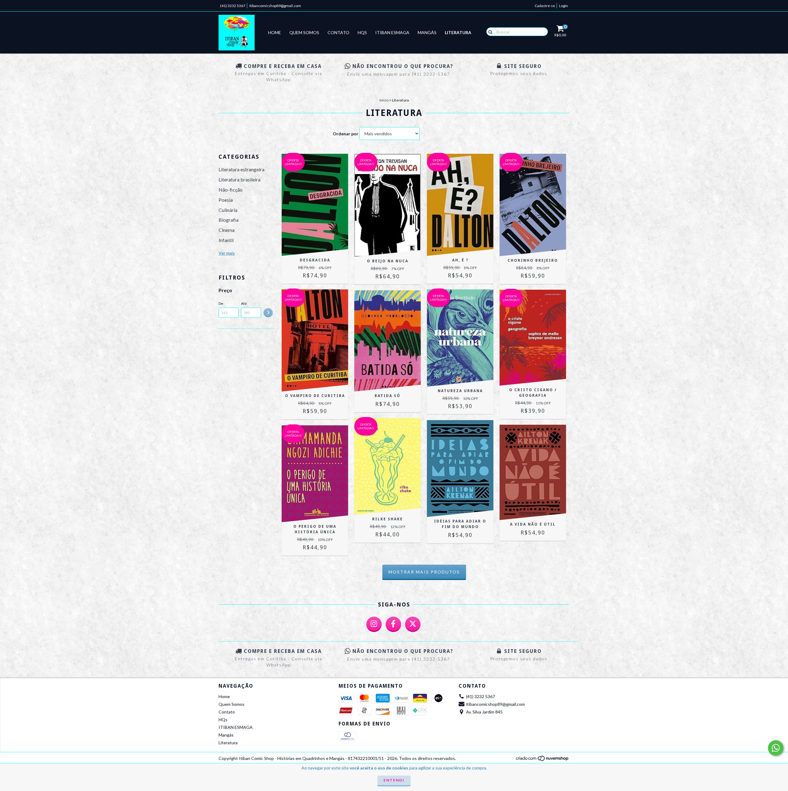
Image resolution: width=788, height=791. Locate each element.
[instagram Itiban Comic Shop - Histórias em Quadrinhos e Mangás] (374, 624)
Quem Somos (304, 32)
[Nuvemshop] (542, 759)
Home (274, 32)
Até (244, 303)
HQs (362, 32)
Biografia (229, 220)
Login (563, 5)
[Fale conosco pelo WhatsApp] (775, 748)
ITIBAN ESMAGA (392, 32)
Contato (338, 32)
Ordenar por (345, 133)
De (221, 303)
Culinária (228, 210)
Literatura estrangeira (241, 169)
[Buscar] (489, 31)
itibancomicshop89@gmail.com (275, 5)
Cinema (227, 230)
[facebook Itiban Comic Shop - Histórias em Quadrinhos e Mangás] (393, 624)
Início (384, 100)
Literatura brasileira (239, 179)
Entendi (394, 780)
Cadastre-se (545, 5)
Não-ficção (231, 190)
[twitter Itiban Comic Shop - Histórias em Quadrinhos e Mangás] (412, 624)
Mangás (427, 32)
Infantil (226, 240)
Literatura (458, 32)
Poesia (226, 200)
